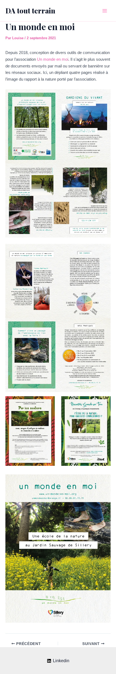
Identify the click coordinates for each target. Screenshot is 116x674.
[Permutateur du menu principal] (105, 11)
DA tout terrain (30, 10)
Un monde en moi (52, 59)
